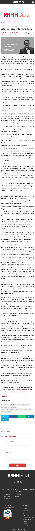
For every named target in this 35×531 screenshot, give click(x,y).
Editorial (3, 22)
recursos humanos (6, 405)
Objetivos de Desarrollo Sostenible (10, 409)
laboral (23, 405)
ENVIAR (17, 465)
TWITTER (21, 390)
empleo (18, 405)
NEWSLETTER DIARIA (20, 392)
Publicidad (25, 523)
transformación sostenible (8, 407)
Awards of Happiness (6, 411)
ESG (28, 405)
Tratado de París (26, 409)
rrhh (14, 405)
